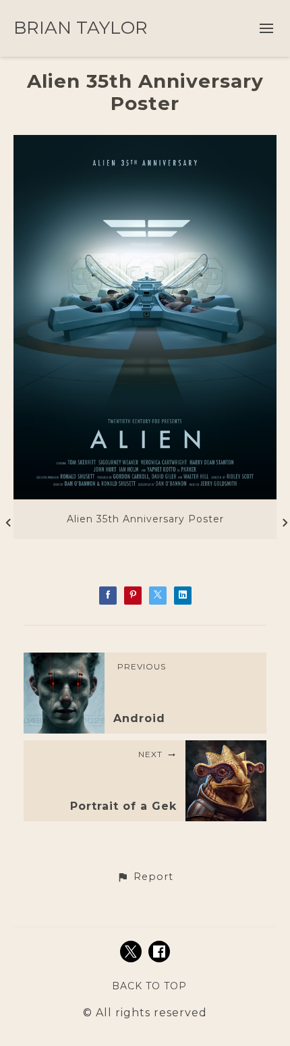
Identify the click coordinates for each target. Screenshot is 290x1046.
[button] (145, 877)
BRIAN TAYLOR (80, 27)
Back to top (149, 986)
